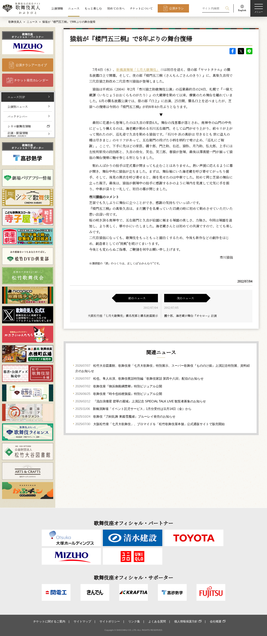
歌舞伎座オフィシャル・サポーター (27, 146)
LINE (249, 51)
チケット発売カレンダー (31, 80)
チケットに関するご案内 (49, 621)
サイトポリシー (109, 621)
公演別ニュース (18, 107)
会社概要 (216, 621)
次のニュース (185, 298)
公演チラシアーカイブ (31, 65)
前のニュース (137, 298)
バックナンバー (18, 116)
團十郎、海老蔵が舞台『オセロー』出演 (190, 316)
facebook (232, 51)
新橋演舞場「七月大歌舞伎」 (138, 69)
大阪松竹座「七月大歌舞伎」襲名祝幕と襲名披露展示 (123, 316)
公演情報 (57, 8)
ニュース (73, 8)
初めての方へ (116, 8)
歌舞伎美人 (15, 21)
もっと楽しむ (93, 8)
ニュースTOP (16, 97)
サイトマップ (82, 621)
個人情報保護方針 (186, 621)
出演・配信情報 (18, 134)
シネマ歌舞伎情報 (19, 126)
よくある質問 (157, 621)
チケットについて (141, 8)
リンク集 (134, 621)
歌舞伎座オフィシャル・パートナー (27, 35)
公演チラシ (176, 8)
